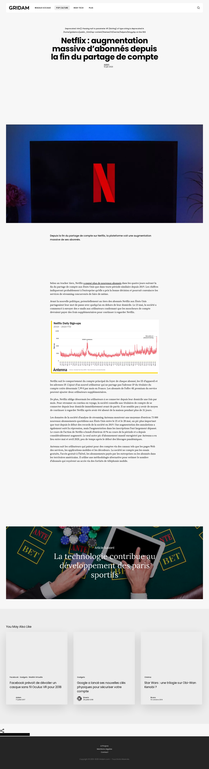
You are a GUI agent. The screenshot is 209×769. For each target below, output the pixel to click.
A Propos (104, 746)
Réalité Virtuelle (36, 677)
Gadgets (24, 677)
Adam (106, 64)
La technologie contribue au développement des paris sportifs (104, 562)
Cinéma (147, 677)
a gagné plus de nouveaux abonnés (102, 283)
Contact (104, 752)
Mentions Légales (104, 749)
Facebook (14, 677)
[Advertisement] (104, 97)
